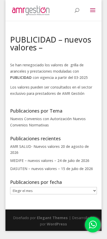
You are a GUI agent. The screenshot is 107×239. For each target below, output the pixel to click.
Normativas (39, 125)
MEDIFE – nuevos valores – (33, 160)
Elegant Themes (52, 217)
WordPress (57, 223)
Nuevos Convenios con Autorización (41, 118)
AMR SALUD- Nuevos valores (35, 146)
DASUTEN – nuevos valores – (35, 168)
